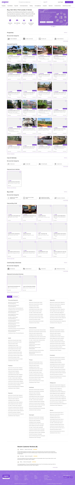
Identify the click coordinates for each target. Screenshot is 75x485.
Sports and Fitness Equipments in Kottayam (58, 348)
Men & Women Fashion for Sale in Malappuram (58, 400)
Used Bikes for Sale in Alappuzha (55, 307)
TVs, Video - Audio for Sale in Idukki (14, 350)
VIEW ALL (65, 32)
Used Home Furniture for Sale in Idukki (15, 353)
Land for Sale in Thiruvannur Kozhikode (14, 146)
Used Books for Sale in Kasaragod (35, 437)
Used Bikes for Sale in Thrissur (34, 367)
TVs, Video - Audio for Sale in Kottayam (56, 340)
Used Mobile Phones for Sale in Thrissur (36, 368)
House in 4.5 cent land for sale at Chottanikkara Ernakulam (33, 128)
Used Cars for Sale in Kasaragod (34, 420)
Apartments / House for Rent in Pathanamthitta (37, 331)
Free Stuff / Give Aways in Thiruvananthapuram (16, 328)
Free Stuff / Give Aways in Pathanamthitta (36, 350)
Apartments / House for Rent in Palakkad (15, 369)
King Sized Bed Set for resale (43, 251)
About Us (16, 475)
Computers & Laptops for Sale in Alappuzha (57, 314)
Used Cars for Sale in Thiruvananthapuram (15, 308)
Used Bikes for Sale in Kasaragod (35, 422)
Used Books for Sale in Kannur (55, 432)
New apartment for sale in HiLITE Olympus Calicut (31, 146)
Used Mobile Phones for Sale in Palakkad (15, 374)
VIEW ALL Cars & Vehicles (11, 187)
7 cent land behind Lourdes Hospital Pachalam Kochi (47, 146)
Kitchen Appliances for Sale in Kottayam (57, 338)
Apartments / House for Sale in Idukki (14, 340)
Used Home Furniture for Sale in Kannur (57, 426)
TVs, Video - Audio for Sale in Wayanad (15, 405)
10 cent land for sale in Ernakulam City (14, 74)
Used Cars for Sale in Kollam (34, 305)
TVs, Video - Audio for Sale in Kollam (35, 312)
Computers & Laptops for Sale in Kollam (36, 314)
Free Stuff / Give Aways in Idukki (13, 357)
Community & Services (48, 479)
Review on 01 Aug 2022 (29, 456)
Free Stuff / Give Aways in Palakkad (14, 384)
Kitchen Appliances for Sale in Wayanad (15, 403)
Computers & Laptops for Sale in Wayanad (15, 407)
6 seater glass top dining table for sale (14, 215)
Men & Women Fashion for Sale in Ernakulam (58, 372)
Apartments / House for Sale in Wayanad (15, 395)
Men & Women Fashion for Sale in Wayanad (16, 410)
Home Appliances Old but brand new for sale (15, 251)
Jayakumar (22, 449)
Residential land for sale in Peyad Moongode (15, 92)
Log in (35, 475)
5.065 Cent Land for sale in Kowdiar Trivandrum (46, 74)
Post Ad (35, 478)
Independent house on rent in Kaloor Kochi (61, 128)
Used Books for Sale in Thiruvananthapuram (16, 333)
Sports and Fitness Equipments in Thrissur (36, 380)
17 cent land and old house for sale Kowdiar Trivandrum (47, 92)
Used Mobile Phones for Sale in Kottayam (57, 336)
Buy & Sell (45, 478)
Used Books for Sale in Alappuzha (56, 322)
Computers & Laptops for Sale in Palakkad (15, 379)
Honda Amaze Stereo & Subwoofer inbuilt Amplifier (16, 181)
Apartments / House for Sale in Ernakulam (57, 357)
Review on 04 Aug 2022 (27, 461)
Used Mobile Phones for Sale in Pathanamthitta (37, 336)
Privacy (25, 475)
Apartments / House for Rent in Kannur (57, 414)
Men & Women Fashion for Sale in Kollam (36, 317)
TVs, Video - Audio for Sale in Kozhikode (36, 399)
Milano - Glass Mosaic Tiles (42, 233)
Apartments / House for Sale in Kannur (56, 412)
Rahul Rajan (22, 456)
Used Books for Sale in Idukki (13, 360)
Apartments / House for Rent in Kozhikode (36, 391)
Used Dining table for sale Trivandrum (60, 233)
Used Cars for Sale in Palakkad (13, 371)
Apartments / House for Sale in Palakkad (15, 367)
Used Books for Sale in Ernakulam (56, 377)
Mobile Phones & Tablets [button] (67, 5)
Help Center (17, 476)
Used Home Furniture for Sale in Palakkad (15, 381)
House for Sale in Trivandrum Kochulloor (30, 110)
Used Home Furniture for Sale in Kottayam (57, 343)
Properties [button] (3, 5)
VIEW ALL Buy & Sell (10, 258)
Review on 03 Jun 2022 (28, 449)
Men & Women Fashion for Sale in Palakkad (15, 383)
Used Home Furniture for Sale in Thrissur (36, 375)
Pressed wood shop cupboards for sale (14, 233)
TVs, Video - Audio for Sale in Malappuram (57, 395)
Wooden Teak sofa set (42, 215)
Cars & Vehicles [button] (9, 5)
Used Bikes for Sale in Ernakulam (56, 362)
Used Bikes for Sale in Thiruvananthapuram (16, 309)
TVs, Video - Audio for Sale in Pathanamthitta (37, 340)
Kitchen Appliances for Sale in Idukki (14, 348)
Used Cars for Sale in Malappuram (56, 388)
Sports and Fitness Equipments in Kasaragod (37, 435)
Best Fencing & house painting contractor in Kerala (16, 286)
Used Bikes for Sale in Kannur (55, 417)
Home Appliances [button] (38, 5)
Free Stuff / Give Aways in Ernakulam (56, 374)
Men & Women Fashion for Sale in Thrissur (36, 377)
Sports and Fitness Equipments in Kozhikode (37, 408)
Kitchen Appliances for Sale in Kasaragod (36, 425)
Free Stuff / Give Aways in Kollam (34, 319)
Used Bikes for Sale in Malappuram (56, 390)
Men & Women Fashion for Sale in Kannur (57, 427)
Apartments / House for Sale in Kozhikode (36, 389)
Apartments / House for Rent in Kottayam (57, 331)
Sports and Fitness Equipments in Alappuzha (58, 321)
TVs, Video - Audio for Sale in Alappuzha (57, 312)
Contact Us (16, 479)
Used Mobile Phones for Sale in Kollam (35, 309)
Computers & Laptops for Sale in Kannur (57, 424)
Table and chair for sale (27, 233)
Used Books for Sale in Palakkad (13, 388)
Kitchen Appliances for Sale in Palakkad (15, 376)
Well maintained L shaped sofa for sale (29, 215)
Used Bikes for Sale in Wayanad (13, 400)
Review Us (16, 478)
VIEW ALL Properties (10, 153)
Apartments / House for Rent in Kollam (36, 304)
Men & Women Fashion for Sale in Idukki (15, 355)
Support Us (26, 479)
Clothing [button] (31, 5)
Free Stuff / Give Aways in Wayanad (14, 412)
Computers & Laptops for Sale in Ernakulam (57, 369)
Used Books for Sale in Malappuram (56, 405)
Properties (46, 475)
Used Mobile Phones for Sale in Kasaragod (36, 423)
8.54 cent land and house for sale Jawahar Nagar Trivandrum (48, 56)
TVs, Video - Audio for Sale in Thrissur (35, 372)
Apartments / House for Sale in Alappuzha (57, 302)
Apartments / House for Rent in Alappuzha (57, 304)
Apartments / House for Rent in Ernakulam (57, 359)
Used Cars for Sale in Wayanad (13, 398)
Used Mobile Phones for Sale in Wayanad (15, 402)
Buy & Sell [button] (16, 5)
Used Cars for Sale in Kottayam (55, 333)
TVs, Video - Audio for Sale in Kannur (56, 422)
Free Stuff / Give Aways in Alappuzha (56, 319)
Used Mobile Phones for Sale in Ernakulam (57, 364)
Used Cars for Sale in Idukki (13, 343)
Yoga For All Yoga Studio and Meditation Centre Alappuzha (33, 286)
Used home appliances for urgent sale (60, 251)
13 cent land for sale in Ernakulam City (60, 92)
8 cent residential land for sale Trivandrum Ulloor (62, 146)
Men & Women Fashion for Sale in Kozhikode (37, 404)
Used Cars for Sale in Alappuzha (55, 305)
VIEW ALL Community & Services (13, 292)
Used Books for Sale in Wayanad (13, 415)
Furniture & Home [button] (58, 5)
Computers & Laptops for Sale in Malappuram (58, 396)
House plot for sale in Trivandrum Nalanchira (61, 74)
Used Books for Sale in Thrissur (34, 382)
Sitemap (25, 478)
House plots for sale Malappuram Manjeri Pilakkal (46, 128)
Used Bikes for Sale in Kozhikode (34, 394)
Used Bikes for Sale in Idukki (13, 345)
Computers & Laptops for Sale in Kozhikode (36, 401)
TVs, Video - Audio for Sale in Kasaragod (36, 427)
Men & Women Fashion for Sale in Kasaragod (37, 432)
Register (35, 476)
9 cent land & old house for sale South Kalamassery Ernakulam (64, 110)
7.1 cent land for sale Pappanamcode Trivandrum (46, 110)
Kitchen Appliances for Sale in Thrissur (35, 370)
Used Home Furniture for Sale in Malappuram (58, 398)
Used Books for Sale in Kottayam (55, 350)
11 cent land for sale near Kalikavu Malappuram (31, 92)
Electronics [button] (50, 5)
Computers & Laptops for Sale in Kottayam (57, 341)
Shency (21, 461)
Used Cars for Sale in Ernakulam (55, 360)
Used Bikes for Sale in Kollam (34, 307)
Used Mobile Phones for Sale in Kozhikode (36, 396)
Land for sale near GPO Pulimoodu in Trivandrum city (17, 56)
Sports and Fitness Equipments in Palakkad (16, 386)
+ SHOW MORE (65, 41)
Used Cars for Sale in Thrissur (34, 365)
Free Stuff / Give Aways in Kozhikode (35, 406)
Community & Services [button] (23, 5)
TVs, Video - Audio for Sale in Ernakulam (57, 367)
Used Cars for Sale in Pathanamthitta (35, 333)
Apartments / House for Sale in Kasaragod (36, 417)
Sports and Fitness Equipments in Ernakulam (58, 376)
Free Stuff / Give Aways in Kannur (55, 429)
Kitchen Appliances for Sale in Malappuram (57, 393)
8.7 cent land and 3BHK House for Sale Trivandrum (16, 110)
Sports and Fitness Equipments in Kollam (36, 321)
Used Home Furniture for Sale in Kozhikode (36, 403)
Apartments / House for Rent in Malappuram (58, 386)
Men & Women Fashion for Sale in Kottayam (57, 345)
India (55, 475)
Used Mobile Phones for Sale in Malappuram (58, 391)
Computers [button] (45, 5)
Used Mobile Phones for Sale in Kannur (57, 419)
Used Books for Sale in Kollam (34, 322)
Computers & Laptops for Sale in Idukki (15, 352)
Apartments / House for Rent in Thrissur (36, 363)
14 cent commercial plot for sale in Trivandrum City (31, 56)
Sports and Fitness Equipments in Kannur (57, 431)
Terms (25, 476)
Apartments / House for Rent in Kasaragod (36, 418)
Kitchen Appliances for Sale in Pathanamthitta (37, 338)
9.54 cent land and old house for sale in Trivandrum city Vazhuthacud (19, 128)
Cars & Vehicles (46, 476)
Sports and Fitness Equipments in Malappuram (58, 403)
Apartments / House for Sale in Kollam (35, 302)
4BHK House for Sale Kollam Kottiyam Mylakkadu (31, 74)
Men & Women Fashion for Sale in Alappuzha (58, 317)
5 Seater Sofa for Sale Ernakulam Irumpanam (30, 251)
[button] (51, 26)
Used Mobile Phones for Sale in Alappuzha (57, 309)
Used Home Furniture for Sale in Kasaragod (36, 430)
